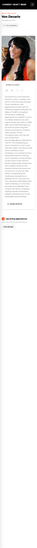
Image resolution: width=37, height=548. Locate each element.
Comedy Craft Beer (14, 4)
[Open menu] (32, 4)
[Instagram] (7, 90)
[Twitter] (12, 90)
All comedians (11, 25)
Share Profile (16, 204)
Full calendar (8, 227)
